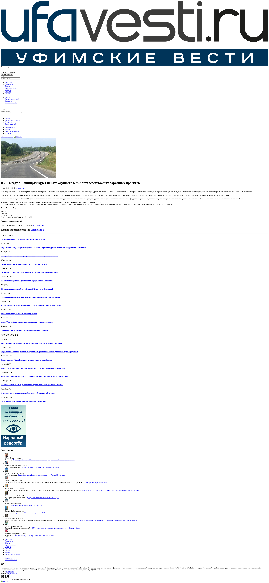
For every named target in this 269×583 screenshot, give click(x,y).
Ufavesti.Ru (10, 572)
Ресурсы (8, 133)
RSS (20, 137)
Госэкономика (10, 127)
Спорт (7, 93)
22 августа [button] (4, 67)
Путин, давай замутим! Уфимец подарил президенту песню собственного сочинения (44, 460)
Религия (8, 92)
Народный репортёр (12, 99)
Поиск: (3, 76)
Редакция (8, 101)
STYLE (5, 579)
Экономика (9, 84)
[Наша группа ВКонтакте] (3, 577)
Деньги (7, 129)
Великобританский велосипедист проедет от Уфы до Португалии (41, 475)
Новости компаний (12, 131)
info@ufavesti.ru (11, 573)
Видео (7, 97)
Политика (8, 82)
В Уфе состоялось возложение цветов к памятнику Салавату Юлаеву (56, 528)
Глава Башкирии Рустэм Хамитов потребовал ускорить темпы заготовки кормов (108, 520)
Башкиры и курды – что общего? (96, 482)
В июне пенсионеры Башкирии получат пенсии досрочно (33, 535)
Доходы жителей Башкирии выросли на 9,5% (43, 498)
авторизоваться (38, 225)
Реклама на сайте (11, 103)
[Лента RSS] (7, 577)
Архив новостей (7, 137)
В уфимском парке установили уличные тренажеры (40, 467)
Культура (8, 90)
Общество (8, 86)
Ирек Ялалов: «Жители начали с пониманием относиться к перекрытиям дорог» (110, 490)
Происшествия (10, 88)
